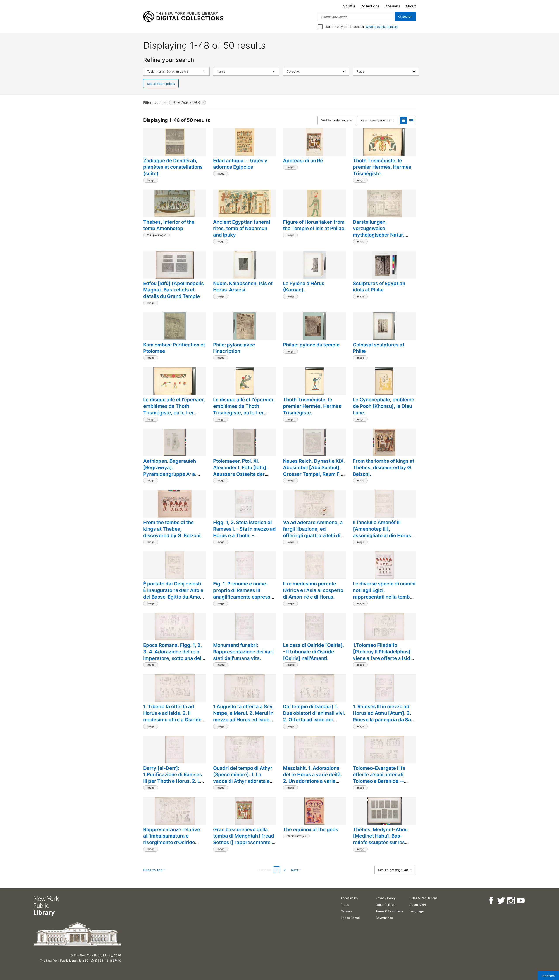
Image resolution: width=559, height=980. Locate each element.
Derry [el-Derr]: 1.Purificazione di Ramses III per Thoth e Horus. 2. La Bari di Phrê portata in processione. (173, 781)
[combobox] (356, 16)
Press (345, 904)
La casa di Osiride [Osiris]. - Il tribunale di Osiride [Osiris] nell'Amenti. (313, 651)
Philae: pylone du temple (311, 345)
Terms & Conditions (389, 911)
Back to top (153, 870)
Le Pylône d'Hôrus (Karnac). (303, 286)
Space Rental (350, 917)
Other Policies (385, 904)
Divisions (392, 6)
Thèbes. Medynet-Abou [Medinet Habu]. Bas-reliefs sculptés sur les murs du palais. (380, 839)
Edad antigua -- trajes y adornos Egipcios (240, 164)
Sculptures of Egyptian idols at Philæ (379, 286)
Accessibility (349, 898)
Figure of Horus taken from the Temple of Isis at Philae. (314, 225)
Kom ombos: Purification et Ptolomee (174, 348)
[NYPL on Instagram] (511, 901)
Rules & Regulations (423, 898)
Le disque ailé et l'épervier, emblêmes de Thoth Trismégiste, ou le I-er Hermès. (174, 409)
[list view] (411, 120)
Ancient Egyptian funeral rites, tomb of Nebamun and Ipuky (241, 228)
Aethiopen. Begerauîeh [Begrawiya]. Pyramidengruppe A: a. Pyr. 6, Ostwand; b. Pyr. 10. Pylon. (173, 474)
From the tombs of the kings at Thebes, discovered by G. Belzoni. (172, 528)
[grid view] (403, 120)
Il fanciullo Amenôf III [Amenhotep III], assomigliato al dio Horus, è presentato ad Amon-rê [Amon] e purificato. (382, 535)
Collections (370, 6)
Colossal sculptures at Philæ (378, 348)
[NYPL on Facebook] (491, 901)
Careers (346, 911)
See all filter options (161, 83)
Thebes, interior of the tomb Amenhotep (168, 225)
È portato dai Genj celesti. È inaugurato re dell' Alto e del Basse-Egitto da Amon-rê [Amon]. (174, 593)
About (410, 6)
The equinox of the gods (310, 829)
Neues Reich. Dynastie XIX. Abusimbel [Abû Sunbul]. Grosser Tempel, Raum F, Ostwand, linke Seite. (314, 470)
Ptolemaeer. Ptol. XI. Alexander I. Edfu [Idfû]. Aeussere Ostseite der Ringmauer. (240, 470)
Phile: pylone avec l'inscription (234, 348)
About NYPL (418, 904)
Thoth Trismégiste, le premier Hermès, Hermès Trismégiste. (382, 167)
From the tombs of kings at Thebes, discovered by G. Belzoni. (383, 467)
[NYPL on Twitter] (501, 901)
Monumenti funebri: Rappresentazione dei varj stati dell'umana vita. (243, 651)
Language (416, 911)
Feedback (548, 976)
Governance (384, 917)
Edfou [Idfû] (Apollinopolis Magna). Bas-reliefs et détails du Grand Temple (173, 289)
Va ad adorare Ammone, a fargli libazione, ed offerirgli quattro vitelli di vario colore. (313, 532)
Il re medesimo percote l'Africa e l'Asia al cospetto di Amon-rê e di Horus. (313, 590)
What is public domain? (382, 26)
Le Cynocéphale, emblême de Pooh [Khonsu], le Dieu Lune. (383, 406)
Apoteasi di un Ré (303, 160)
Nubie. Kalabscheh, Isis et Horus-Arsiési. (243, 286)
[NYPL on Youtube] (520, 901)
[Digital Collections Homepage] (183, 16)
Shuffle (349, 6)
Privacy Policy (386, 898)
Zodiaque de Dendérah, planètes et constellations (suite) (173, 167)
